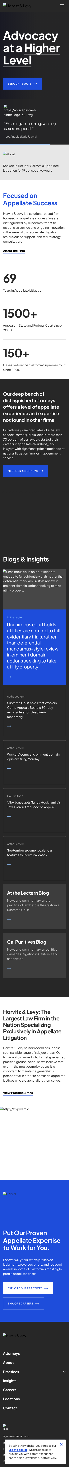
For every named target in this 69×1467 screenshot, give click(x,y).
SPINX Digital (21, 1436)
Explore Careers (21, 1303)
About (8, 1362)
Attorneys (11, 1353)
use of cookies (18, 1449)
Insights (9, 1380)
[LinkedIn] (34, 1427)
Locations (11, 1399)
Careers (9, 1389)
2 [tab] (34, 144)
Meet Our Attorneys (23, 470)
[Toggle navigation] (62, 6)
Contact (10, 1408)
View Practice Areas (18, 1093)
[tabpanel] (34, 122)
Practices (11, 1371)
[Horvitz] (19, 6)
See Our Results (19, 83)
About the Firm (14, 251)
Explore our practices (25, 1288)
